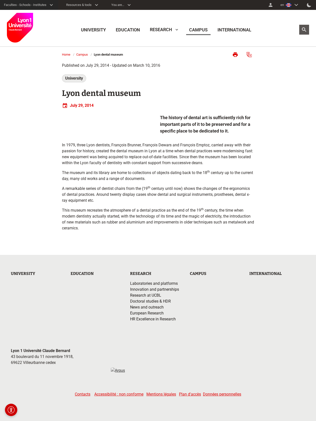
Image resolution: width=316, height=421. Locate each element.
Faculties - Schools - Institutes (25, 5)
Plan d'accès (190, 394)
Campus (82, 54)
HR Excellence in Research (153, 319)
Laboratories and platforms (154, 283)
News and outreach (147, 307)
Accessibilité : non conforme (118, 394)
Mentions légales (161, 394)
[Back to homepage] (20, 28)
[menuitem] (270, 5)
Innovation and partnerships (154, 289)
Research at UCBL (145, 295)
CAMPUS (198, 29)
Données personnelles (222, 394)
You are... (117, 5)
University (74, 78)
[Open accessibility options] (11, 410)
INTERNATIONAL (234, 29)
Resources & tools (79, 5)
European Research (147, 313)
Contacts (82, 394)
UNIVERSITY (93, 29)
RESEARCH (161, 29)
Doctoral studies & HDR (150, 301)
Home (66, 54)
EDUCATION (128, 29)
